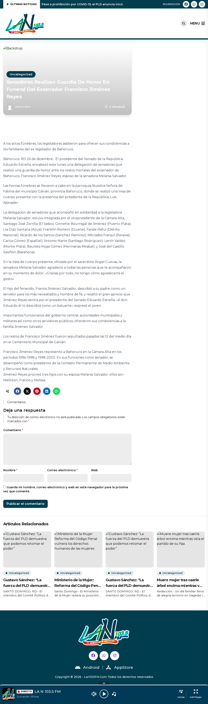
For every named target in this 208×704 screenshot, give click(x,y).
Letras (181, 697)
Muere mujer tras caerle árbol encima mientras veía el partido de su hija (181, 583)
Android (91, 667)
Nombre (10, 470)
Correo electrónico (62, 470)
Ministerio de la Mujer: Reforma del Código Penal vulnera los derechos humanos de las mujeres (77, 583)
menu (195, 23)
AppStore (123, 667)
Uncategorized (21, 74)
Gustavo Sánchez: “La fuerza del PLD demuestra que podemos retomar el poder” (26, 583)
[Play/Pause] (104, 693)
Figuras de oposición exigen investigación (74, 4)
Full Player (196, 697)
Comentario (13, 430)
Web (94, 470)
